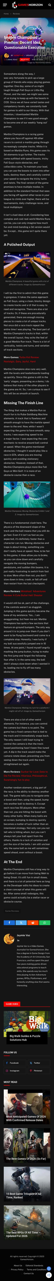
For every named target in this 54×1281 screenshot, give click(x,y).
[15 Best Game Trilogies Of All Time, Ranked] (27, 1184)
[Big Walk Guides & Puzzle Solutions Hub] (27, 1024)
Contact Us (29, 1273)
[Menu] (5, 4)
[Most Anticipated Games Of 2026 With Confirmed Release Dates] (27, 1106)
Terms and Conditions (36, 1269)
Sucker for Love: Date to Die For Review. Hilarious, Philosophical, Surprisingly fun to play (26, 775)
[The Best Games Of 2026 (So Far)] (27, 1145)
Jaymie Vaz (18, 55)
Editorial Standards (34, 1265)
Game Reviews (12, 911)
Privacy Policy (17, 1269)
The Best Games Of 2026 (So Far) (26, 1158)
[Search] (49, 4)
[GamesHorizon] (27, 5)
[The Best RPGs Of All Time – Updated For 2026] (27, 1222)
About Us (18, 1265)
